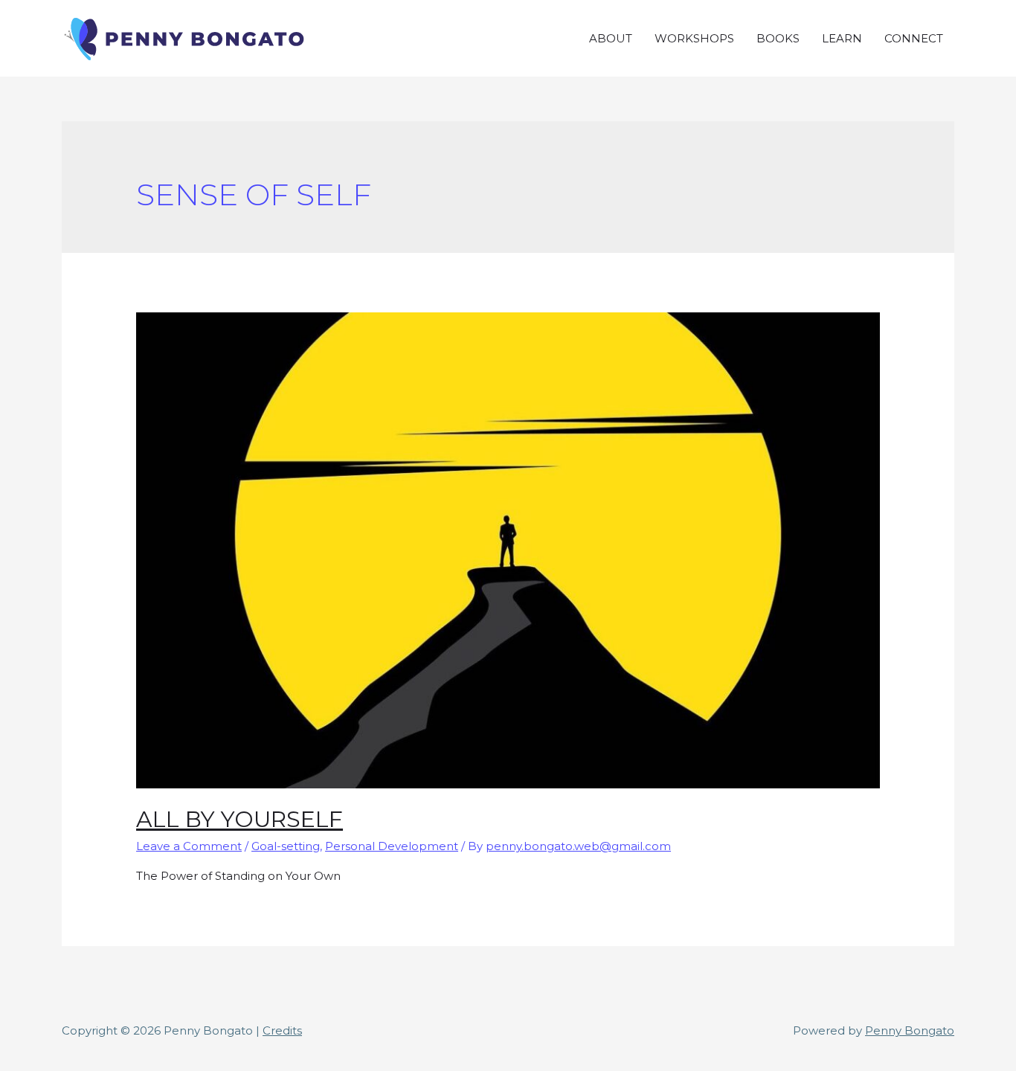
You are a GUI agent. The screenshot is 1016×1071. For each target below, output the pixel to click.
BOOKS (778, 38)
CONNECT (913, 38)
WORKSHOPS (694, 38)
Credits (282, 1030)
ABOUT (610, 38)
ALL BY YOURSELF (239, 819)
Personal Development (391, 846)
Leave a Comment (189, 846)
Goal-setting (285, 846)
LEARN (842, 38)
